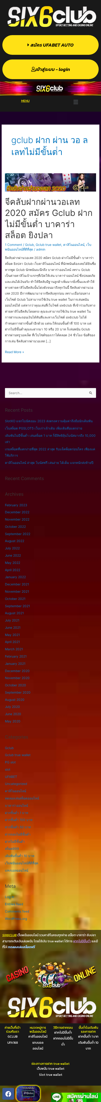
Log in (9, 897)
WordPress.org (16, 919)
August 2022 (14, 541)
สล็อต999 (12, 849)
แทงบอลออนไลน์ (16, 870)
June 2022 (13, 555)
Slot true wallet (50, 1074)
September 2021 (17, 606)
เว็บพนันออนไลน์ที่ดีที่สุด (21, 863)
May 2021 (12, 635)
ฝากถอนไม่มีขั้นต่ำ (18, 834)
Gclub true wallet (48, 245)
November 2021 (17, 591)
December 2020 (17, 671)
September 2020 (18, 692)
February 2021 (16, 656)
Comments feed (17, 911)
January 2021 (15, 664)
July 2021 (12, 620)
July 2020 (12, 707)
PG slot (10, 762)
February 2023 (16, 505)
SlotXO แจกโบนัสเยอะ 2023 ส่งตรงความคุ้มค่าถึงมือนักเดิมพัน (49, 421)
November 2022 (17, 519)
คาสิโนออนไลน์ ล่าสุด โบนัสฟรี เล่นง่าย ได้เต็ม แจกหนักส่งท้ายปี (49, 463)
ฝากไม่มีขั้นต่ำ (15, 841)
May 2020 (12, 721)
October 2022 (15, 527)
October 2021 (15, 599)
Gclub (29, 245)
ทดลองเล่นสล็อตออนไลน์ (22, 798)
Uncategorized (16, 784)
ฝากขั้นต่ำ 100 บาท (18, 820)
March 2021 (14, 649)
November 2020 (17, 678)
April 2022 (12, 570)
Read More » (14, 351)
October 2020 (15, 685)
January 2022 (15, 577)
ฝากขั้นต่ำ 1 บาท (16, 813)
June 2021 (12, 627)
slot (7, 769)
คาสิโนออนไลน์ (73, 245)
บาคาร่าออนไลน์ (16, 805)
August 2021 (14, 613)
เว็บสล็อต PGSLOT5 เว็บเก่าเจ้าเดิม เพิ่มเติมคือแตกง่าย (43, 428)
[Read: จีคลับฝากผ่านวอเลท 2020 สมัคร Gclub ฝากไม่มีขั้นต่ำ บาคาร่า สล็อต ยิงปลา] (50, 182)
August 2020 (14, 700)
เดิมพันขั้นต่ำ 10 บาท (19, 856)
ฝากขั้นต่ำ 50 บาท (18, 827)
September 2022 (17, 534)
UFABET (11, 777)
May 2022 (12, 563)
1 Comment (13, 245)
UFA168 (12, 1042)
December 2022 (17, 512)
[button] (76, 102)
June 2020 (13, 714)
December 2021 (17, 584)
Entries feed (14, 904)
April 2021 (12, 642)
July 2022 (12, 548)
